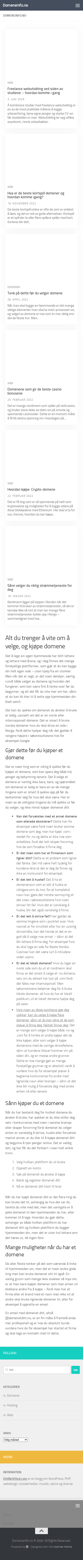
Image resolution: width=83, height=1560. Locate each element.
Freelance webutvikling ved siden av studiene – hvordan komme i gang (35, 91)
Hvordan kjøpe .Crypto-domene (31, 489)
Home (7, 1515)
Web (10, 82)
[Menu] (77, 5)
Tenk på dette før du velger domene (35, 293)
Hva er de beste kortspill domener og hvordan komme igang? (35, 195)
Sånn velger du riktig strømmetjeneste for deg (39, 587)
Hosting (12, 1405)
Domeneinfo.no (15, 5)
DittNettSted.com (15, 1479)
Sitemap (8, 1523)
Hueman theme (62, 1546)
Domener (13, 287)
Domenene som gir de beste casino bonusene (34, 391)
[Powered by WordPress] (27, 1546)
